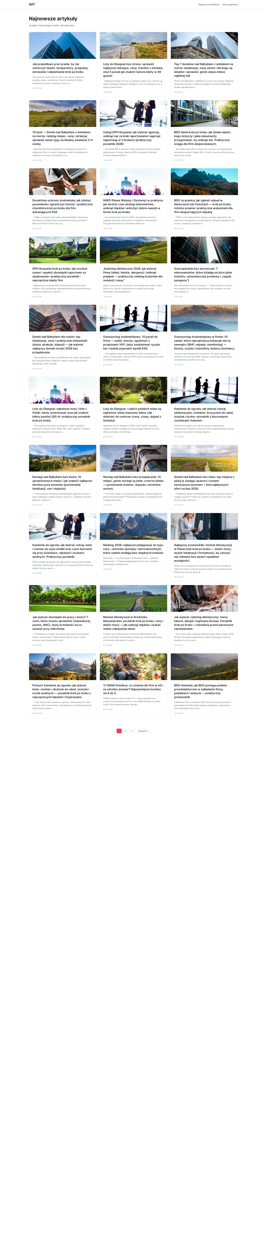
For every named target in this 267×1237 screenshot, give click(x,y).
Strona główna (230, 4)
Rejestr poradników (209, 4)
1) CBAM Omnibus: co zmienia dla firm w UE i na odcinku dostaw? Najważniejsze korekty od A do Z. (133, 689)
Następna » (143, 731)
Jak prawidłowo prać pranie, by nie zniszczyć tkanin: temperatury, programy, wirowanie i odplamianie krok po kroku (60, 68)
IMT (32, 4)
